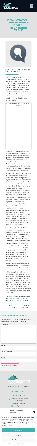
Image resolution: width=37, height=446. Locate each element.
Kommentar (5, 324)
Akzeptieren (18, 430)
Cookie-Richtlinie (10, 444)
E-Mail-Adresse (6, 351)
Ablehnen (18, 435)
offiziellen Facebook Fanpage (18, 298)
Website (3, 358)
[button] (34, 411)
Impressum (28, 444)
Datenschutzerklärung (19, 444)
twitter (14, 300)
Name (3, 345)
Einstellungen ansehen (18, 440)
